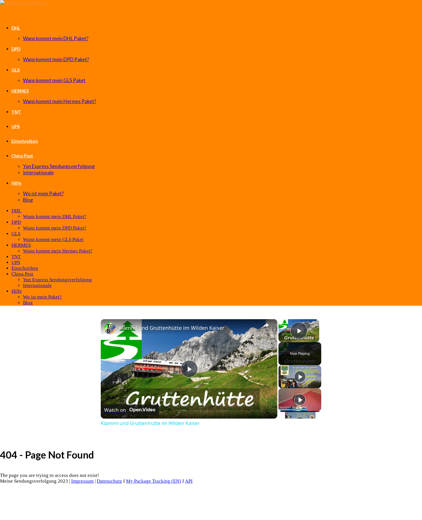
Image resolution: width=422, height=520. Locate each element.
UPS (15, 126)
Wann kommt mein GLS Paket (54, 80)
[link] (110, 328)
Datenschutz (109, 481)
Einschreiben (24, 141)
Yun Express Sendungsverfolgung (59, 166)
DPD (15, 48)
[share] (266, 325)
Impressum (82, 481)
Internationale (38, 173)
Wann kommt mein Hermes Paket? (59, 101)
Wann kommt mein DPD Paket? (56, 59)
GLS (15, 69)
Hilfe (16, 183)
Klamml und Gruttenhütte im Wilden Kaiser (171, 327)
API (189, 481)
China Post (22, 155)
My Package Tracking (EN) (153, 481)
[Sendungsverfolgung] (23, 2)
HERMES (20, 90)
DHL (15, 27)
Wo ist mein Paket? (43, 193)
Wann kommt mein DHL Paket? (55, 38)
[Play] (300, 376)
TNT (16, 111)
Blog (28, 200)
